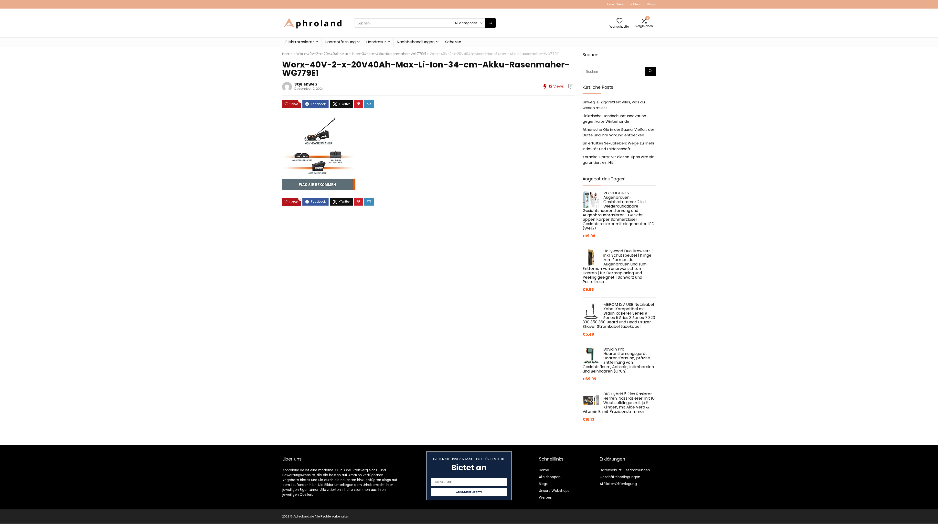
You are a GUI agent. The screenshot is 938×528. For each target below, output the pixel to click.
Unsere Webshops (554, 490)
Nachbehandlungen (416, 42)
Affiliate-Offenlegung (618, 483)
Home (287, 53)
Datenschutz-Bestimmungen (625, 470)
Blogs (543, 483)
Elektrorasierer (299, 42)
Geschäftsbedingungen (620, 476)
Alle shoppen (550, 476)
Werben (545, 497)
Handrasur (376, 42)
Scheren (453, 42)
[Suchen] (490, 23)
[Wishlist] (619, 21)
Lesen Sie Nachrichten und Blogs (631, 4)
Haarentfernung (340, 42)
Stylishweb (305, 84)
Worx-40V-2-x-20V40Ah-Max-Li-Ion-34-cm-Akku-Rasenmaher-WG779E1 (361, 53)
